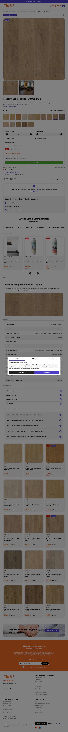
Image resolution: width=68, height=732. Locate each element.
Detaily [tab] (33, 358)
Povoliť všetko (47, 372)
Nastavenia (21, 372)
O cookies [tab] (51, 358)
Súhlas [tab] (17, 358)
